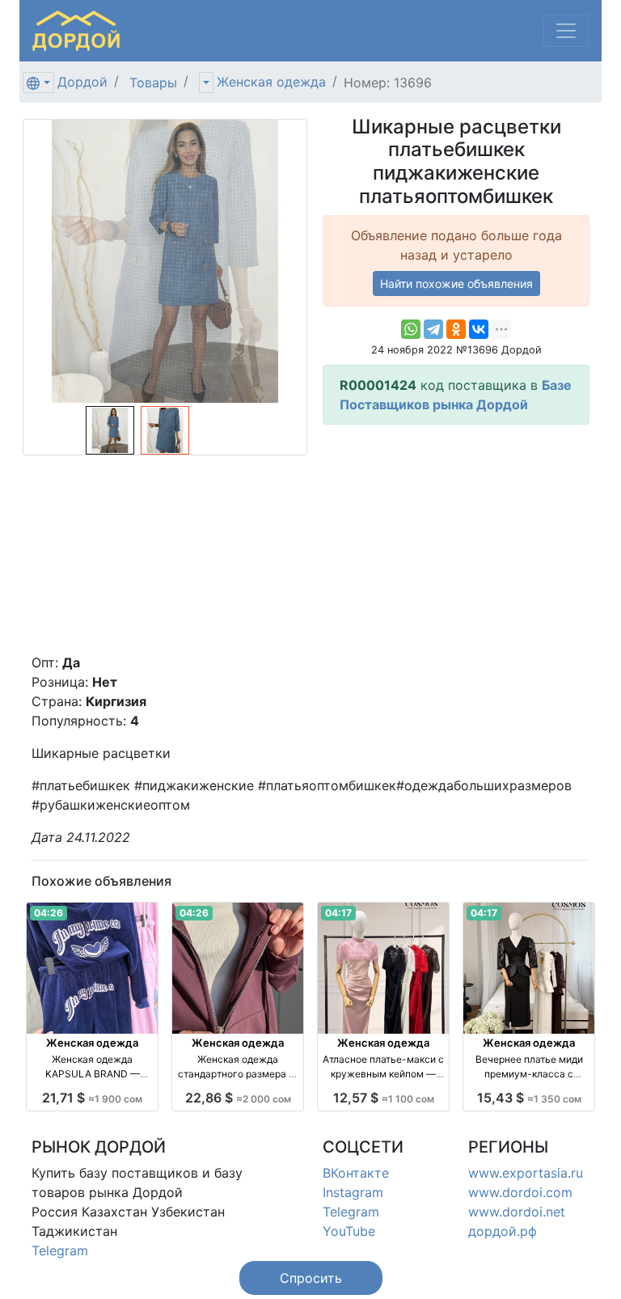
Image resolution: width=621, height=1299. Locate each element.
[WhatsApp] (410, 329)
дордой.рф (502, 1231)
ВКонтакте (356, 1173)
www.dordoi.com (520, 1192)
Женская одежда (271, 82)
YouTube (349, 1231)
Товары (153, 82)
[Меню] (566, 31)
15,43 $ (529, 1098)
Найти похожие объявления (456, 283)
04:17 (338, 913)
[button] (311, 1278)
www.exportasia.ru (525, 1173)
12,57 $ (383, 1098)
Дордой (82, 82)
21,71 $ (92, 1098)
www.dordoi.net (516, 1212)
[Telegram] (433, 329)
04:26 (48, 913)
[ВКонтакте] (478, 329)
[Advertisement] (456, 539)
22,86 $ (238, 1098)
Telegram (60, 1250)
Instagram (353, 1192)
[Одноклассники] (456, 329)
